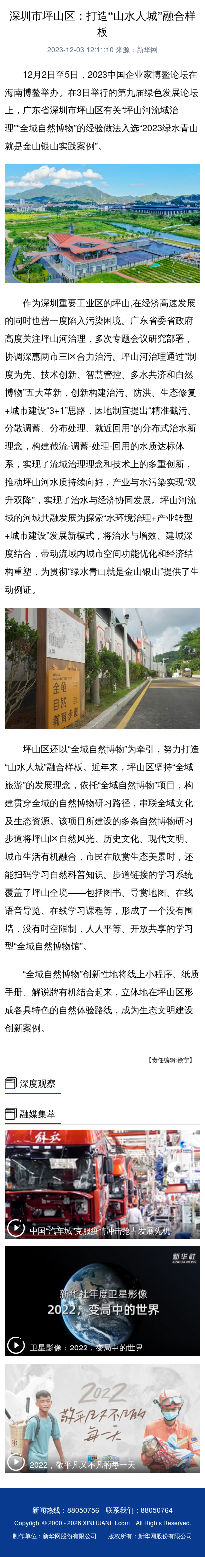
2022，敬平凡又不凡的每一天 (82, 1464)
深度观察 (38, 1083)
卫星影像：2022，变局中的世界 (86, 1347)
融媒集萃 (38, 1113)
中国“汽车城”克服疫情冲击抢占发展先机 (100, 1230)
